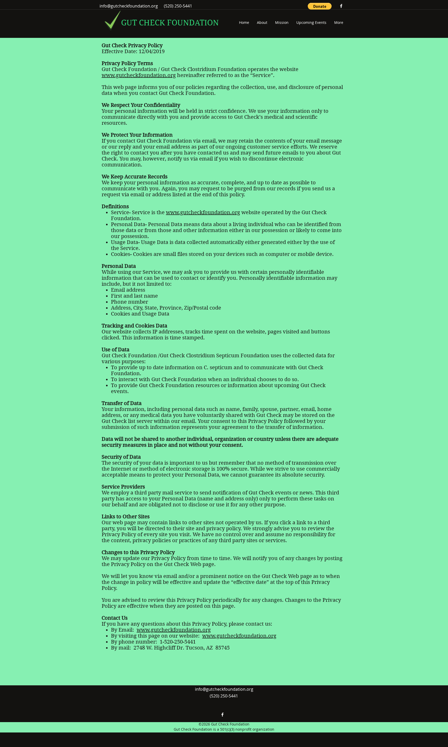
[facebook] (341, 6)
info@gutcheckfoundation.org (129, 6)
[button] (320, 6)
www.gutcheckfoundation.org (139, 75)
